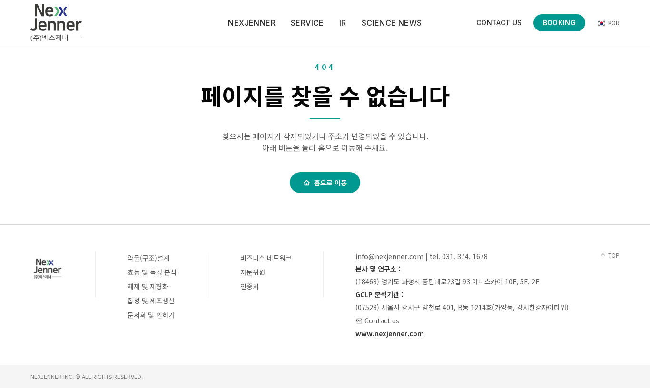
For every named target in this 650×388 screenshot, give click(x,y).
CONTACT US (499, 23)
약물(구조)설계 (148, 257)
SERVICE (307, 23)
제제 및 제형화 (148, 286)
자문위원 (252, 272)
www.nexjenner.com (389, 333)
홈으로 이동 (330, 182)
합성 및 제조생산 (151, 300)
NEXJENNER (252, 23)
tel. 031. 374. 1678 (459, 256)
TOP (614, 255)
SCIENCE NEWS (392, 23)
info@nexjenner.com (389, 256)
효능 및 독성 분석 (152, 272)
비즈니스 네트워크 (266, 257)
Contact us (381, 320)
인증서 (249, 286)
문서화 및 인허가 (151, 315)
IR (342, 23)
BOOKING (559, 23)
